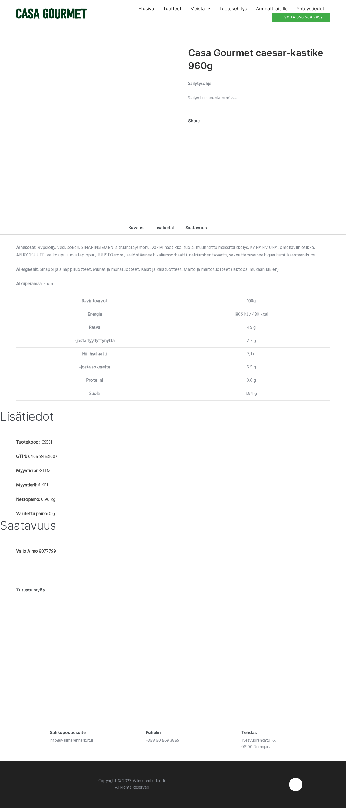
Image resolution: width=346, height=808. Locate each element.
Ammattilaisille (272, 8)
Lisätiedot (164, 227)
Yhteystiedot (310, 8)
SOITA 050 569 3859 (303, 17)
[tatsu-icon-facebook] (295, 784)
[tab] (136, 227)
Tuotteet (172, 8)
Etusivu (146, 8)
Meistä (197, 8)
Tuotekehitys (233, 8)
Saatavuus (196, 227)
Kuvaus (136, 227)
